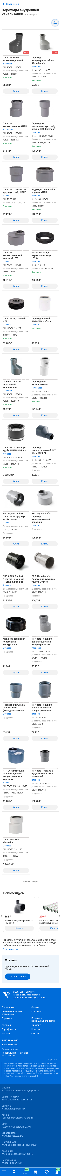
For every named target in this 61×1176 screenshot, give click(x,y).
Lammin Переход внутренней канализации (12, 384)
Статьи (35, 1033)
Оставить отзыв (17, 976)
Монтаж (6, 1033)
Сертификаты (9, 1029)
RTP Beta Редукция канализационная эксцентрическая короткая (13, 775)
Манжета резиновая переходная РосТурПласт (14, 641)
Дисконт (36, 1025)
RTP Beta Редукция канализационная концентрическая (42, 708)
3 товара (36, 132)
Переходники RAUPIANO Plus (40, 383)
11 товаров (37, 388)
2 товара (36, 196)
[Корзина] (35, 1172)
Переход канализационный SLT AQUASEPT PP (44, 450)
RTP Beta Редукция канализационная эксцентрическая (42, 641)
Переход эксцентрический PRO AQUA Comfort (43, 60)
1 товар (35, 325)
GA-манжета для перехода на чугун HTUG (41, 255)
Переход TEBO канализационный (13, 59)
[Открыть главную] (7, 995)
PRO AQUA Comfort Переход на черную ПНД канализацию (13, 579)
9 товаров (7, 391)
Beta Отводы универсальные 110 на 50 (19, 921)
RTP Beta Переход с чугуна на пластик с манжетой (42, 773)
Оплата (35, 1007)
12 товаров (8, 130)
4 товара (7, 261)
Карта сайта (53, 1059)
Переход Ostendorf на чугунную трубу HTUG (14, 191)
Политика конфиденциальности (43, 1019)
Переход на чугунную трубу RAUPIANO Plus (14, 449)
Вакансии (7, 1025)
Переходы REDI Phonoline (11, 841)
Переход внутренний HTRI (14, 320)
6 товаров (36, 67)
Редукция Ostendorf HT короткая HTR (44, 191)
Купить (16, 91)
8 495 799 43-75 (10, 1040)
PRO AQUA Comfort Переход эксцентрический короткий (42, 517)
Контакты (36, 1011)
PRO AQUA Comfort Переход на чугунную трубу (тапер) (14, 516)
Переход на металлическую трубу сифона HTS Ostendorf (43, 126)
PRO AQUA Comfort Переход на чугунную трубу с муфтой (43, 579)
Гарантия (7, 1018)
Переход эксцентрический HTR (15, 125)
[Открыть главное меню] (4, 1172)
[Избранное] (46, 1172)
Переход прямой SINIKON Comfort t (41, 320)
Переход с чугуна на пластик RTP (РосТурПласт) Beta (14, 708)
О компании (8, 1007)
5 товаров (7, 64)
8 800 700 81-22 (10, 1044)
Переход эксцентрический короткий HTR (12, 255)
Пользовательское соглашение (12, 1012)
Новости (36, 1029)
